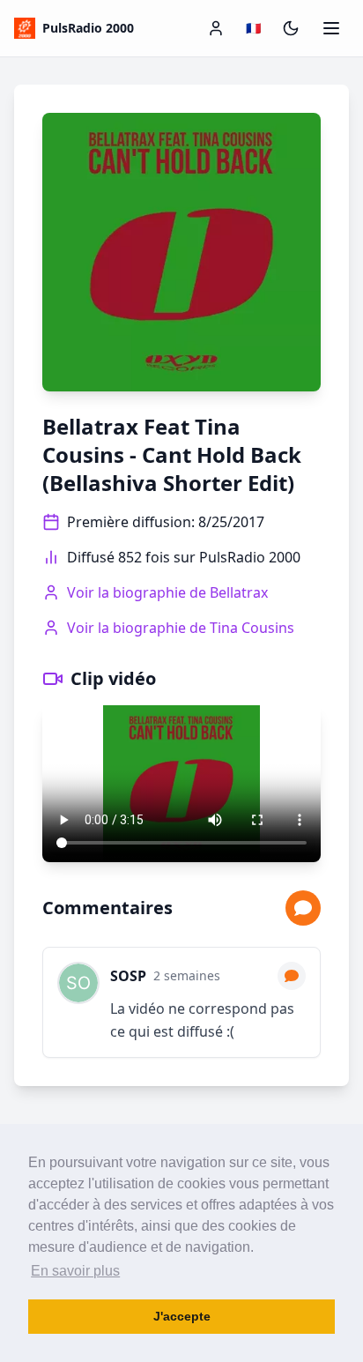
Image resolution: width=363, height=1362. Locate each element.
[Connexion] (216, 28)
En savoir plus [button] (75, 1270)
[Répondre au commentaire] (292, 976)
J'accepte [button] (182, 1316)
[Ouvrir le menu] (331, 28)
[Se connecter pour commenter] (303, 908)
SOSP (128, 976)
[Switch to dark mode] (291, 28)
